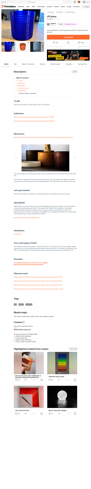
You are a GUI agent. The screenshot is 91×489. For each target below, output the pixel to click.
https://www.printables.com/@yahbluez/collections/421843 (34, 121)
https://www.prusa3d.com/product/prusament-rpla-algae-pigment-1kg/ (38, 277)
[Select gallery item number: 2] (28, 406)
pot (15, 304)
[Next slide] (42, 47)
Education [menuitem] (76, 6)
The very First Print (22, 410)
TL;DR (20, 81)
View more (73, 349)
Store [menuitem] (28, 6)
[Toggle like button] (16, 380)
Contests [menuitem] (49, 6)
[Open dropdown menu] (88, 16)
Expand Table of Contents (27, 93)
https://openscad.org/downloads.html (26, 217)
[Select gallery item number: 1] (26, 406)
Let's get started (23, 88)
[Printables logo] (8, 6)
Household (60, 12)
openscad (29, 304)
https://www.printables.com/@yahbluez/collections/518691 (34, 117)
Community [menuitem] (41, 6)
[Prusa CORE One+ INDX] (68, 55)
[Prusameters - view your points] (79, 2)
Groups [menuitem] (69, 6)
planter (21, 304)
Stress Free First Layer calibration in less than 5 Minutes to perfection (28, 376)
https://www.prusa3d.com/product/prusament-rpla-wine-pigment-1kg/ (38, 281)
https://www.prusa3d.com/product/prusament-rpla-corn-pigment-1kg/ (38, 285)
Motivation (21, 86)
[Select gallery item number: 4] (63, 406)
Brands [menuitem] (56, 6)
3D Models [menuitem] (21, 6)
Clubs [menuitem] (33, 6)
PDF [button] (75, 71)
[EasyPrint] (74, 2)
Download (69, 37)
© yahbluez (17, 234)
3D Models (51, 12)
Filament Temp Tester (56, 376)
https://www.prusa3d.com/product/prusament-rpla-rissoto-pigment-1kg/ (39, 289)
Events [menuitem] (63, 6)
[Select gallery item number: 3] (29, 406)
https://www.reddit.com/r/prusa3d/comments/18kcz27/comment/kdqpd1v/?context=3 (43, 137)
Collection (21, 83)
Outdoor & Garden (70, 12)
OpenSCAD (22, 90)
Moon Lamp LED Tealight (57, 410)
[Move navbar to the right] (80, 6)
